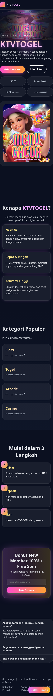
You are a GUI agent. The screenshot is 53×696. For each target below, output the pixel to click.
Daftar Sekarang (26, 590)
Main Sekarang (12, 69)
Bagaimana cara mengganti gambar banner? (24, 649)
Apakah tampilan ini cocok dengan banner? (23, 624)
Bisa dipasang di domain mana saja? (24, 658)
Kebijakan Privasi (7, 688)
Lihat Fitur (36, 69)
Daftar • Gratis (39, 690)
